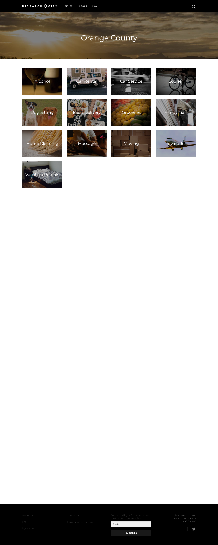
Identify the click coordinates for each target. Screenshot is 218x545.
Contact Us (73, 515)
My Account (29, 528)
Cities (69, 6)
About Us (28, 515)
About (83, 6)
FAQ (94, 6)
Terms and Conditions (80, 522)
